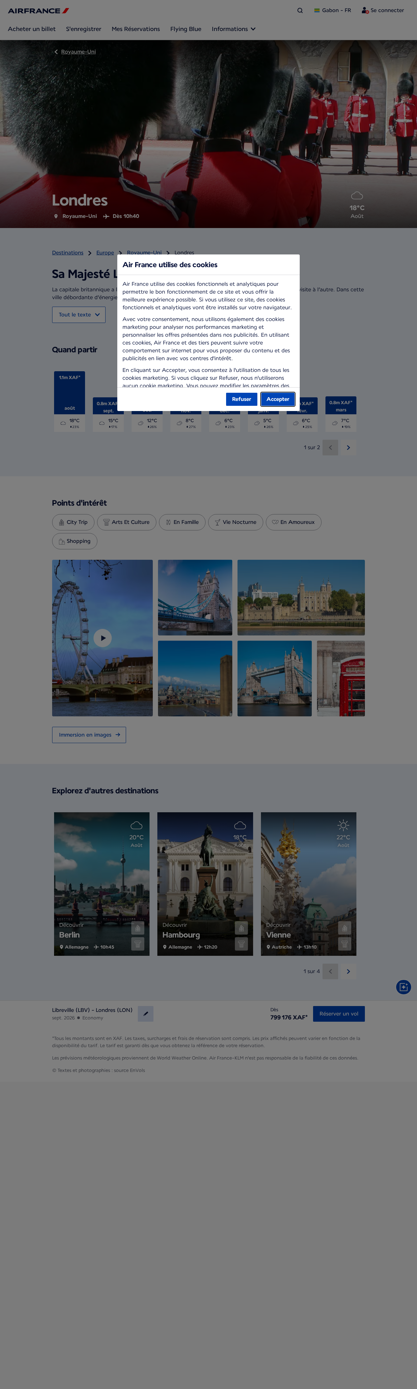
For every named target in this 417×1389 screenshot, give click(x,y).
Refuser (241, 399)
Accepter (277, 399)
